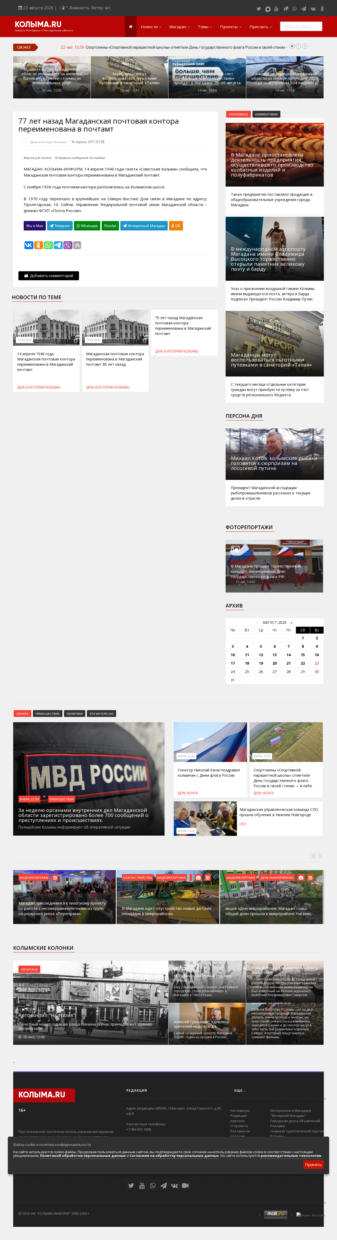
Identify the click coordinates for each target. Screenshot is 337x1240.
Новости (149, 26)
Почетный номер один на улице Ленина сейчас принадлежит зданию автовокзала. (85, 1026)
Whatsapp (89, 226)
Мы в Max (34, 226)
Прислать (259, 26)
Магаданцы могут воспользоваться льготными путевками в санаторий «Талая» (130, 78)
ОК (177, 226)
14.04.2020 (93, 340)
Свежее (22, 713)
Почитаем (29, 969)
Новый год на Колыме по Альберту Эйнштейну (284, 970)
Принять (313, 1164)
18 (247, 663)
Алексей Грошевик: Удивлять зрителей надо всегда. (201, 1024)
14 (288, 654)
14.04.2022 (24, 340)
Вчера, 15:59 (262, 756)
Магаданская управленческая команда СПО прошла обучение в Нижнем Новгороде (279, 812)
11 (247, 654)
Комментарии (266, 114)
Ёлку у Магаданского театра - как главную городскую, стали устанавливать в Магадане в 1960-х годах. (206, 991)
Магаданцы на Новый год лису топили (203, 977)
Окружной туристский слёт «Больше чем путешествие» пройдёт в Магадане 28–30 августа (207, 78)
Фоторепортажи (249, 527)
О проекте (239, 1125)
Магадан (177, 26)
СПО (243, 824)
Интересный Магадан (146, 226)
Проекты (229, 26)
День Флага (188, 793)
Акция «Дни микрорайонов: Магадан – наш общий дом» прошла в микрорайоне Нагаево (268, 911)
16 (317, 654)
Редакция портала (238, 1118)
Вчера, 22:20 (186, 756)
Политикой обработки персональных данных (83, 1155)
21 (288, 663)
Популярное (238, 114)
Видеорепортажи (34, 877)
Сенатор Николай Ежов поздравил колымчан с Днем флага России (209, 772)
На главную (240, 1110)
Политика (75, 713)
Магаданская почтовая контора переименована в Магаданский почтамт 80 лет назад (115, 359)
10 (233, 654)
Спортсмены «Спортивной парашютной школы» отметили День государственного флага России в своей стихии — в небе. (194, 47)
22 (303, 663)
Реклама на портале (240, 1134)
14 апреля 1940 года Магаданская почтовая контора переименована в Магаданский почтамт (46, 361)
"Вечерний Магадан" (288, 1115)
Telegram (61, 226)
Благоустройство (137, 877)
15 (303, 654)
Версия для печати (38, 158)
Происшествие (48, 713)
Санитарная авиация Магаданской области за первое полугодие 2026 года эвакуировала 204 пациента (284, 78)
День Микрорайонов (277, 877)
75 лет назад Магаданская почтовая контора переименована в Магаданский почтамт (183, 325)
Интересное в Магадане (290, 1110)
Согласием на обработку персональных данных (174, 1155)
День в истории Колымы (48, 142)
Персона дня (244, 416)
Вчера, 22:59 (29, 799)
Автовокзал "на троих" (46, 1015)
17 (233, 663)
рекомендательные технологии (291, 1155)
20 (274, 663)
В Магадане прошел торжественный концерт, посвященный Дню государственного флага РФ (266, 571)
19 (261, 663)
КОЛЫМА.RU (38, 25)
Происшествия (61, 799)
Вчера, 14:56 (186, 831)
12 (261, 654)
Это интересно (101, 713)
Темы (203, 26)
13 (274, 654)
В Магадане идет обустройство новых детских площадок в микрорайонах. (166, 911)
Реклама (277, 1125)
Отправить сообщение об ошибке (80, 158)
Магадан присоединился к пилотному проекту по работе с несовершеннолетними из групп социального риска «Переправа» (62, 908)
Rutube (110, 226)
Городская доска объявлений (295, 1120)
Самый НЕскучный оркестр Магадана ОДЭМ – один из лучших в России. (203, 1035)
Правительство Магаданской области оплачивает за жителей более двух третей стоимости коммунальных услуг (51, 76)
